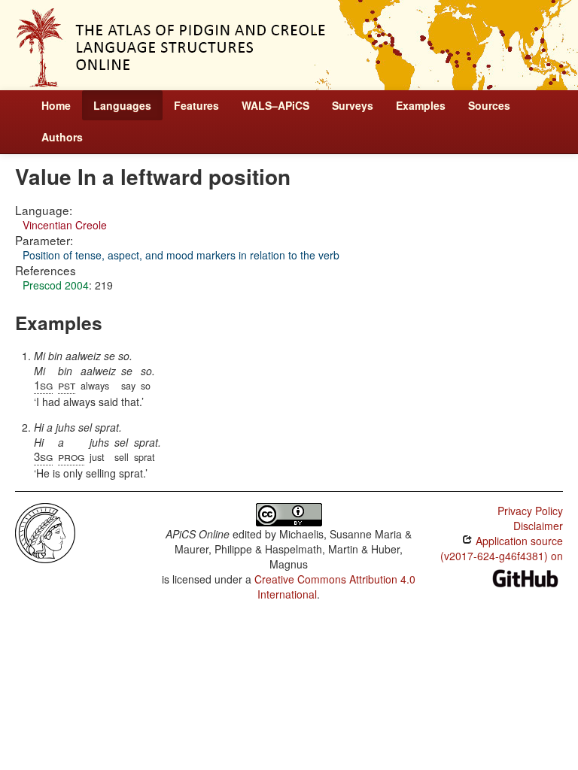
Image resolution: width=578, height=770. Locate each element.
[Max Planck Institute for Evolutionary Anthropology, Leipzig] (45, 531)
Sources (489, 105)
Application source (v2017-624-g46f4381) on (501, 548)
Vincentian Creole (65, 224)
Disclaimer (538, 525)
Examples (421, 105)
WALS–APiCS (275, 105)
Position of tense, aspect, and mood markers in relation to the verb (181, 254)
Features (196, 105)
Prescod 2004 (56, 285)
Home (56, 105)
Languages (122, 105)
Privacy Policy (530, 510)
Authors (62, 136)
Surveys (352, 105)
